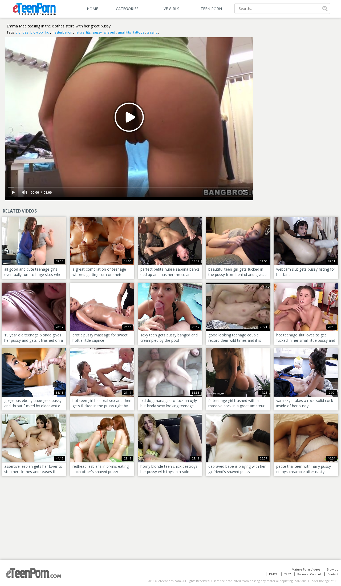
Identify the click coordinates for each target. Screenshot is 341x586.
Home (92, 8)
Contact (332, 574)
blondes (21, 32)
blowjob (36, 32)
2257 (287, 574)
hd (47, 32)
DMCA (273, 574)
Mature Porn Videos (306, 569)
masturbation (62, 32)
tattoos (138, 32)
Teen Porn (211, 8)
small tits (124, 32)
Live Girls (169, 8)
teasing (152, 32)
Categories (127, 8)
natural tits (83, 32)
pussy (97, 32)
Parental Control (309, 574)
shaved (109, 32)
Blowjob (332, 569)
